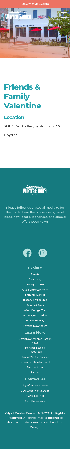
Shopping (35, 279)
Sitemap (35, 372)
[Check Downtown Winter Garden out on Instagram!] (43, 253)
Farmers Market (35, 294)
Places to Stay (35, 320)
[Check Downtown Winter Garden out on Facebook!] (27, 253)
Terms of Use (35, 367)
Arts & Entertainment (35, 289)
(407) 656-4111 (35, 395)
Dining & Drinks (35, 284)
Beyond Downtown (35, 325)
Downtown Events (35, 4)
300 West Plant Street (35, 390)
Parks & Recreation (35, 315)
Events (35, 274)
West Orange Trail (35, 310)
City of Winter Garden (35, 357)
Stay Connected (35, 401)
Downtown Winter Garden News (35, 340)
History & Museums (35, 299)
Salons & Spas (35, 305)
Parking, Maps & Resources (35, 349)
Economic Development (35, 362)
